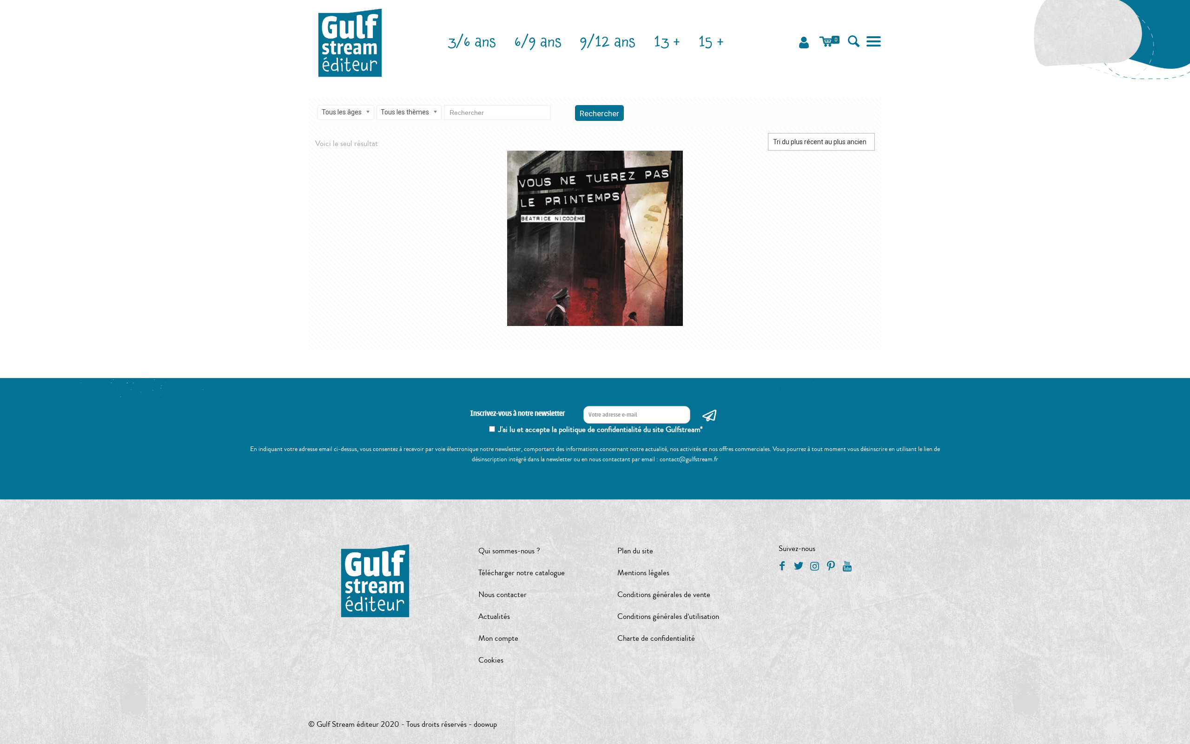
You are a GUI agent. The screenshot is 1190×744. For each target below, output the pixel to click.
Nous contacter (502, 594)
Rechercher (599, 113)
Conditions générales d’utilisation (668, 616)
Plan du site (635, 551)
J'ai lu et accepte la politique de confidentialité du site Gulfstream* (600, 429)
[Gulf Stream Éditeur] (350, 42)
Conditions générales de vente (663, 594)
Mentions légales (643, 572)
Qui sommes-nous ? (509, 551)
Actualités (494, 616)
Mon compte (498, 638)
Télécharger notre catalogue (521, 572)
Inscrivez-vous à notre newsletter (517, 413)
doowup (485, 724)
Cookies (490, 660)
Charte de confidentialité (656, 638)
